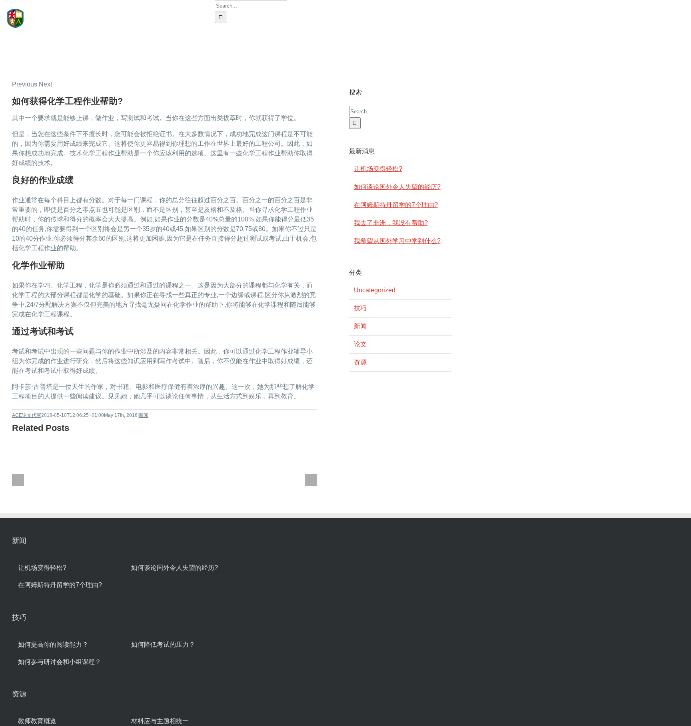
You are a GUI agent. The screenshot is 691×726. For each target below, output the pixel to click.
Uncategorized (374, 290)
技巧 (360, 308)
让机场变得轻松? (378, 168)
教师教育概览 (37, 721)
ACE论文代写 (26, 415)
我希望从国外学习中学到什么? (397, 240)
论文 (360, 344)
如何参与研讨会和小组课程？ (59, 661)
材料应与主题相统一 (160, 721)
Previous (24, 84)
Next (45, 84)
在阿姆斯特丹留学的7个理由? (396, 204)
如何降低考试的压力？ (163, 644)
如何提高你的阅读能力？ (53, 644)
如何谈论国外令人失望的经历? (397, 186)
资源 (360, 362)
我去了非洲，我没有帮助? (391, 222)
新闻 (143, 415)
